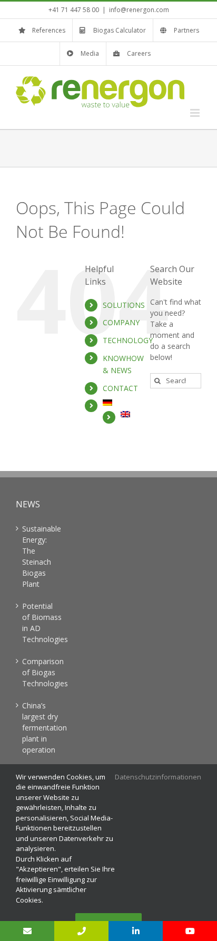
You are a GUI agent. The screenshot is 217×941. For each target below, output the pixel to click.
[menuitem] (118, 402)
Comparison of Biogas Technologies (42, 672)
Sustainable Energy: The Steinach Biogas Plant (41, 556)
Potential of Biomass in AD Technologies (42, 622)
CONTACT (120, 388)
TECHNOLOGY (128, 340)
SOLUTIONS (124, 305)
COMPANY (121, 322)
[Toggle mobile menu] (195, 112)
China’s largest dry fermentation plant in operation (42, 727)
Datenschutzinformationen (158, 777)
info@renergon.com (139, 9)
